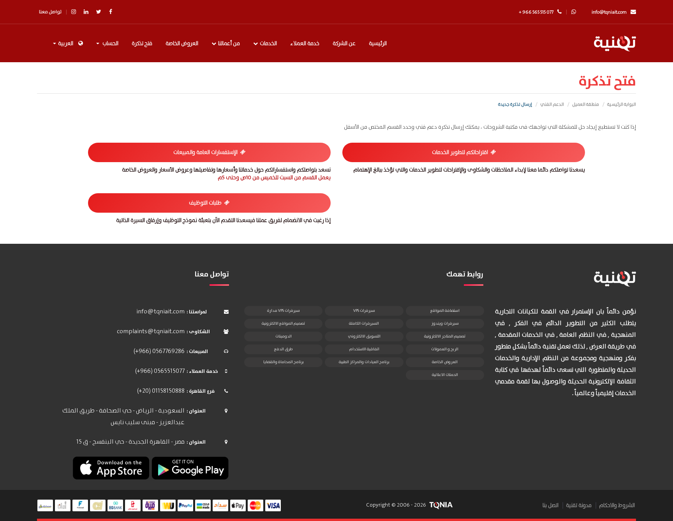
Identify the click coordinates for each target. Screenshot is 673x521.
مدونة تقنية (579, 505)
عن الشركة (344, 43)
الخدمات (268, 43)
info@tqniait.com (609, 12)
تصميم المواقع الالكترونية (283, 323)
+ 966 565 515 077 (536, 12)
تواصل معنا (50, 12)
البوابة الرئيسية (621, 104)
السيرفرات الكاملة (364, 323)
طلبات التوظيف (206, 203)
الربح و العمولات (444, 349)
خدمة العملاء (304, 43)
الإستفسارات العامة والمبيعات (206, 152)
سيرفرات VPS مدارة (283, 311)
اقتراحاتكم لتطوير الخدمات (461, 152)
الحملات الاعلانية (445, 375)
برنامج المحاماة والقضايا (283, 362)
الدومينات (283, 336)
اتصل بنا (550, 505)
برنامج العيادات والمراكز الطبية (364, 362)
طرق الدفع (283, 349)
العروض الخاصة (182, 43)
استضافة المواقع (445, 311)
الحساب (109, 43)
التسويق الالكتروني (364, 336)
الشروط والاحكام (617, 505)
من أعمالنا (229, 43)
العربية (65, 43)
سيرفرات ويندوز (445, 323)
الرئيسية (378, 43)
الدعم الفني (552, 104)
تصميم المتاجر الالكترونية (444, 336)
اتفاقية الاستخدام (364, 349)
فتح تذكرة (142, 43)
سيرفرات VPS (364, 311)
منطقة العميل (585, 104)
